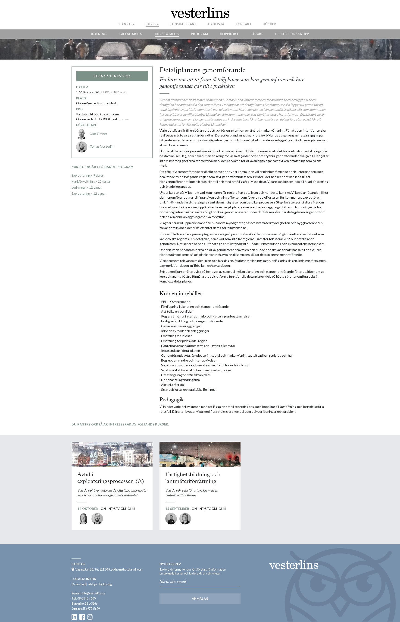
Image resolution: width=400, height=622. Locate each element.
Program (199, 34)
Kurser (152, 24)
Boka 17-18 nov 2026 (112, 76)
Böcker (269, 24)
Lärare (257, 34)
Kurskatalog (167, 34)
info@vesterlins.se (93, 593)
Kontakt (243, 24)
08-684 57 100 (86, 598)
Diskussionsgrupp (292, 34)
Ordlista (216, 24)
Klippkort (229, 34)
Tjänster (126, 24)
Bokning (99, 34)
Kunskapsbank (183, 24)
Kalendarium (131, 34)
